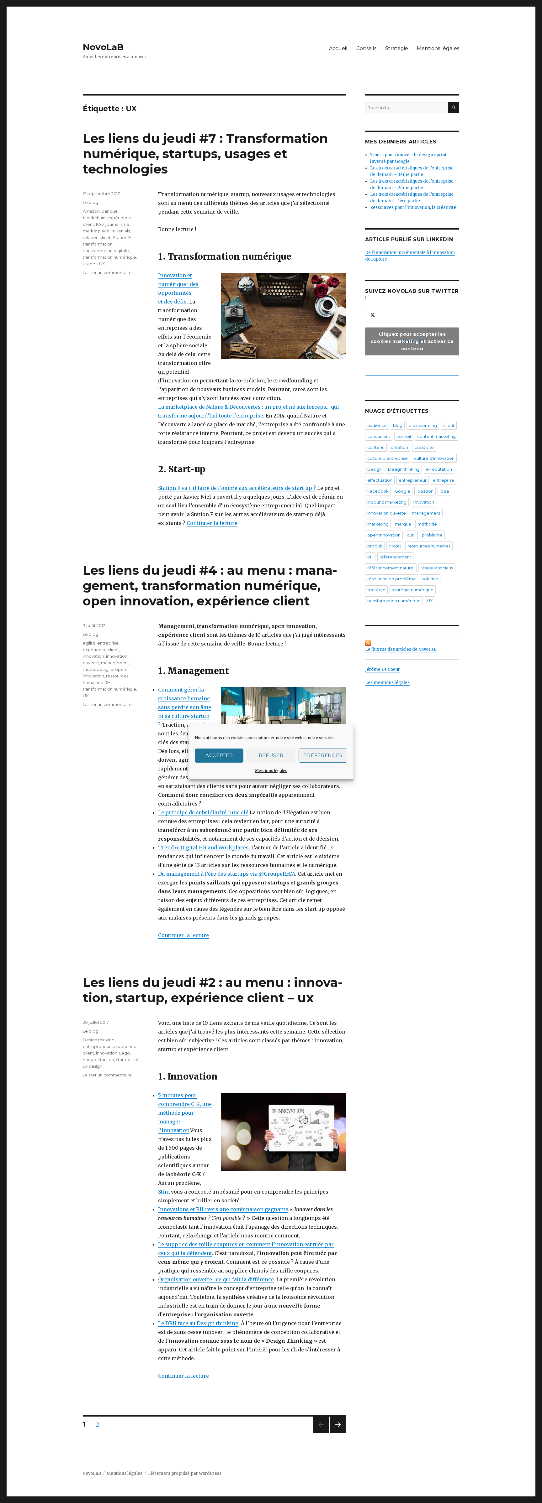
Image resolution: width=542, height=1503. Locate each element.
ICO (100, 224)
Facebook (378, 491)
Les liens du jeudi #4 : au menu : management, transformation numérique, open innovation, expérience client (210, 585)
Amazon (91, 211)
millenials (120, 230)
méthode (427, 523)
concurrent (378, 436)
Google (402, 491)
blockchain (94, 217)
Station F (122, 237)
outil (411, 534)
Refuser (271, 755)
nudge (89, 1059)
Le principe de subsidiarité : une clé (203, 812)
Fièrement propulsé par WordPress (184, 1473)
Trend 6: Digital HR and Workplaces (203, 847)
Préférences (322, 755)
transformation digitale (106, 250)
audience (377, 425)
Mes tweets (412, 341)
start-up (106, 1059)
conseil (403, 436)
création (399, 447)
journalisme (117, 224)
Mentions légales (271, 770)
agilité (89, 642)
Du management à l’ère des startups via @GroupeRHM (226, 874)
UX (102, 263)
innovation (93, 656)
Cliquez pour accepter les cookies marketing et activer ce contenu (412, 341)
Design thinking (98, 1039)
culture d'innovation (434, 458)
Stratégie (396, 48)
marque (403, 523)
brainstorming (423, 425)
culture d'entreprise (387, 458)
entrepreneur (97, 1046)
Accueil (338, 48)
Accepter (219, 755)
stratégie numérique (412, 589)
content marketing (436, 436)
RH (107, 682)
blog (397, 425)
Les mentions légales (387, 682)
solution (430, 578)
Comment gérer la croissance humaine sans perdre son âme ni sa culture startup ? (184, 707)
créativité (424, 447)
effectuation (379, 480)
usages (90, 263)
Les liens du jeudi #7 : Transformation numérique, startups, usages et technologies (205, 154)
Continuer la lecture (212, 523)
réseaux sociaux (437, 567)
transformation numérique (109, 257)
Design (374, 469)
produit (374, 545)
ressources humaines (428, 545)
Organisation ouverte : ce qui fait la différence (216, 1279)
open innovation (384, 534)
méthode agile (98, 669)
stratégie (376, 589)
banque (110, 211)
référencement (395, 556)
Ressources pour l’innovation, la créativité (413, 207)
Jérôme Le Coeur (382, 669)
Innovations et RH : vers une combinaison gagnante (223, 1209)
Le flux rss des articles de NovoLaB (401, 649)
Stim (164, 1192)
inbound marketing (386, 502)
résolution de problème (391, 578)
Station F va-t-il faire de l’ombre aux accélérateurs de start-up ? (237, 488)
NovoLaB (103, 47)
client (448, 425)
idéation (425, 491)
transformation (98, 243)
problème (432, 534)
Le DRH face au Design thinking (198, 1323)
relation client (97, 237)
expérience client (101, 649)
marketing (378, 523)
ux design (92, 1066)
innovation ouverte (386, 513)
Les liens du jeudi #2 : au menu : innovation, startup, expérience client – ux (213, 990)
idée (444, 491)
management (115, 662)
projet (395, 545)
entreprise (108, 642)
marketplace (96, 230)
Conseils (366, 48)
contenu (376, 447)
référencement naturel (390, 567)
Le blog (90, 202)
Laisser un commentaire (107, 272)
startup (123, 1059)
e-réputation (439, 469)
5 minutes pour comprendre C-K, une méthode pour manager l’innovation (185, 1112)
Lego (124, 1052)
